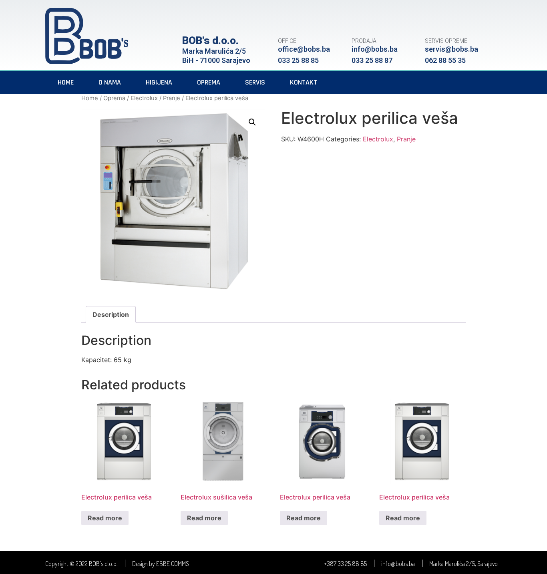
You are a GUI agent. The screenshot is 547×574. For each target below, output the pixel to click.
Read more (105, 518)
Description (111, 314)
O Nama (110, 82)
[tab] (111, 314)
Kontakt (303, 82)
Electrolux (144, 98)
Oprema (208, 82)
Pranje (171, 98)
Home (66, 82)
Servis (255, 82)
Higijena (159, 82)
